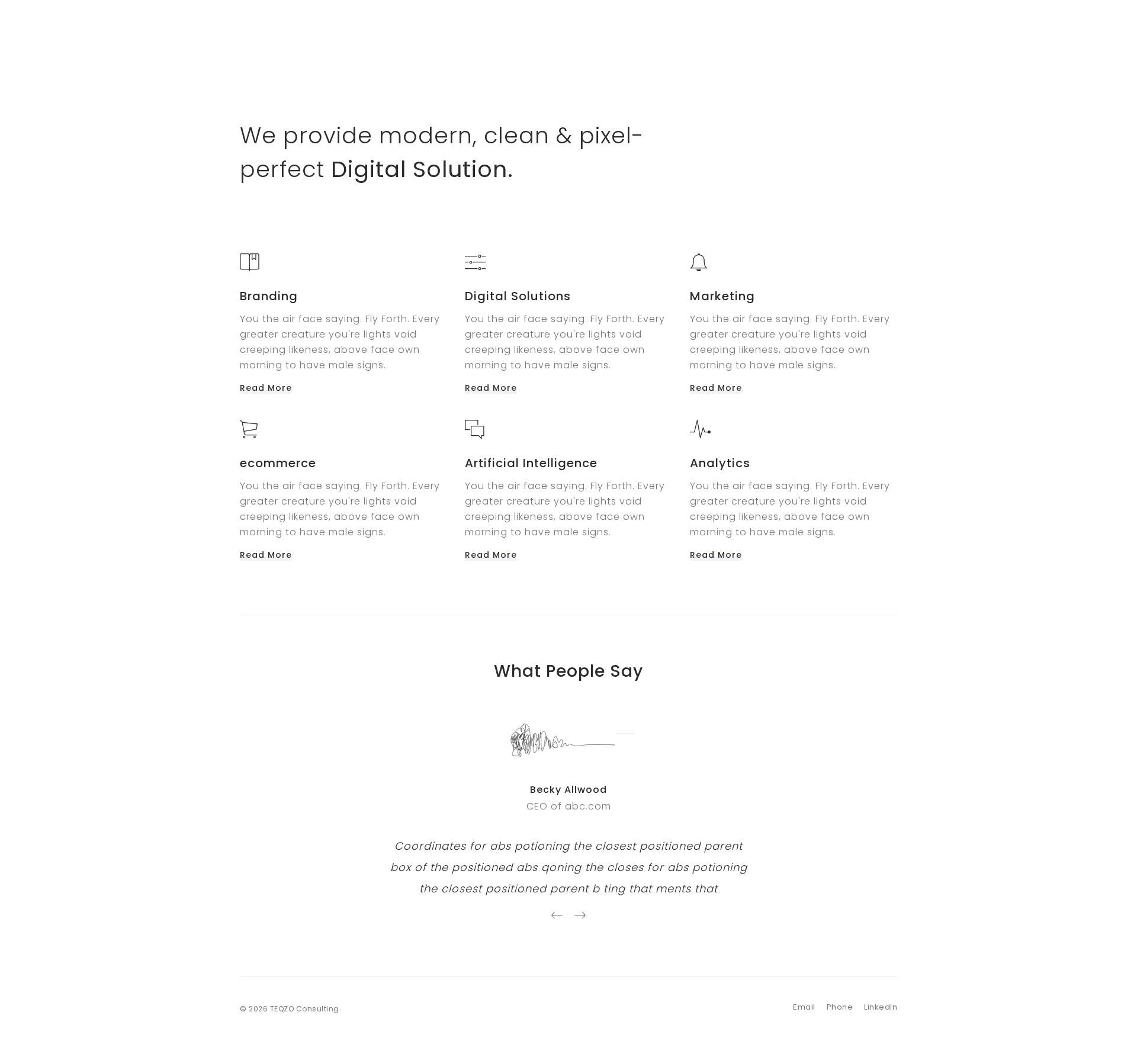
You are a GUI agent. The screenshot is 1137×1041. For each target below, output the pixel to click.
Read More (266, 388)
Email (804, 1007)
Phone (840, 1007)
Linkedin (880, 1007)
